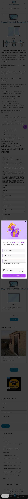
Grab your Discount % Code (14, 275)
